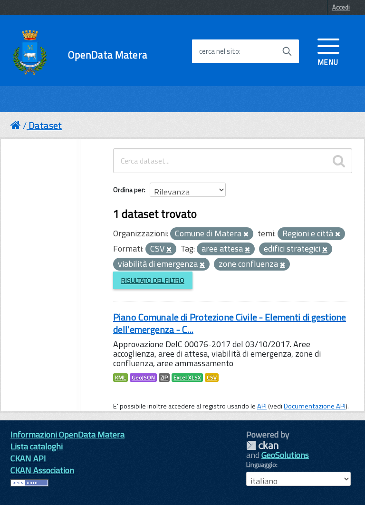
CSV (212, 377)
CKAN (262, 445)
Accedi (341, 7)
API (262, 406)
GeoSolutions (285, 454)
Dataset (45, 125)
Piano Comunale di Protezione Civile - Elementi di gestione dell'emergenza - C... (229, 323)
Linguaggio (261, 464)
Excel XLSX (187, 377)
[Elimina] (246, 234)
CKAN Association (42, 470)
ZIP (164, 377)
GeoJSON (143, 377)
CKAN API (28, 458)
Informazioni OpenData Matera (67, 434)
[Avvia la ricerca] (287, 51)
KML (120, 377)
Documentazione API (315, 406)
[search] (339, 161)
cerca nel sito (219, 51)
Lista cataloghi (36, 446)
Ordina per (128, 189)
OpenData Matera (107, 55)
